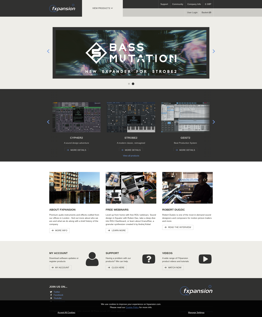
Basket (206, 12)
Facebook (58, 295)
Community (177, 4)
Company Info (194, 4)
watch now (174, 267)
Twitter (57, 292)
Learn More (118, 230)
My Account (62, 267)
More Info (61, 230)
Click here (117, 267)
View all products (131, 156)
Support (164, 4)
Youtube (58, 298)
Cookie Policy (132, 307)
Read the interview (179, 227)
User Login (192, 12)
